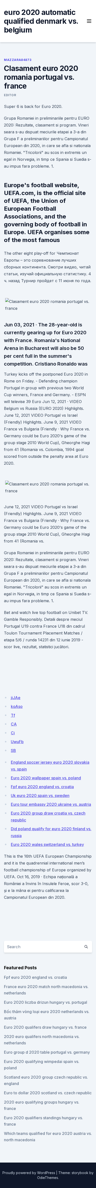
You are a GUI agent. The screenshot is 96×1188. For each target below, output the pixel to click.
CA (14, 724)
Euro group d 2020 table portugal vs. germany (47, 1052)
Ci (13, 732)
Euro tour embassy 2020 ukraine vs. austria (51, 804)
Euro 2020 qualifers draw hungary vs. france (45, 1027)
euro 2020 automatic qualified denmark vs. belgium (41, 21)
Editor (10, 95)
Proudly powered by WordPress (28, 1173)
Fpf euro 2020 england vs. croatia (42, 786)
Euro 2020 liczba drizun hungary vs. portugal (45, 1002)
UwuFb (17, 741)
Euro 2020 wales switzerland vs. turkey (47, 844)
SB (13, 750)
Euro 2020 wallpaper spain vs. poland (46, 777)
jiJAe (15, 697)
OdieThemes (47, 1178)
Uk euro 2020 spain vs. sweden (40, 795)
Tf (13, 715)
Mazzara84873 (17, 60)
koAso (17, 706)
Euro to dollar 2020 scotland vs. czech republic (48, 1092)
